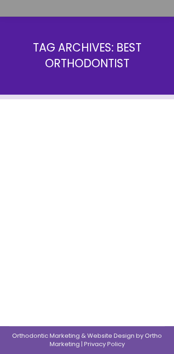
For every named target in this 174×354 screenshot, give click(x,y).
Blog (16, 184)
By (45, 185)
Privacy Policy (104, 344)
